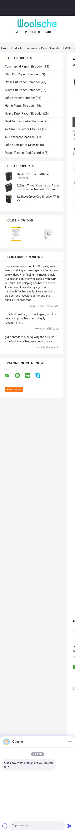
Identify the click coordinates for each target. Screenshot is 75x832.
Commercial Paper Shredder (43, 48)
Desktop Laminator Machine (24, 121)
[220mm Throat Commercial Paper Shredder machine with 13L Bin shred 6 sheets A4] (8, 187)
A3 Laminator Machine (20, 137)
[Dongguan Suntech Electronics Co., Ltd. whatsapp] (20, 375)
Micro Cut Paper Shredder (22, 90)
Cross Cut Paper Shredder (22, 82)
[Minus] (69, 741)
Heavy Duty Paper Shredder (23, 113)
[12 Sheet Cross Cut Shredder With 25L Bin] (8, 198)
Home (15, 32)
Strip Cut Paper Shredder (22, 74)
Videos (50, 32)
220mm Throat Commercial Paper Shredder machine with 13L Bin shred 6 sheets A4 (38, 189)
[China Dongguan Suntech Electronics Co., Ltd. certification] (16, 234)
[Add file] (5, 826)
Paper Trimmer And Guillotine (24, 153)
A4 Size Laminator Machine (23, 129)
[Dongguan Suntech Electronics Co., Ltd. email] (9, 375)
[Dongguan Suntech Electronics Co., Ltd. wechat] (30, 375)
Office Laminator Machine (22, 145)
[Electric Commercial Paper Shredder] (8, 176)
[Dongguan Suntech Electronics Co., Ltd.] (37, 23)
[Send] (70, 826)
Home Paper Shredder (20, 105)
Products (32, 32)
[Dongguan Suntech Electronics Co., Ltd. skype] (40, 375)
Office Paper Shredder (20, 98)
